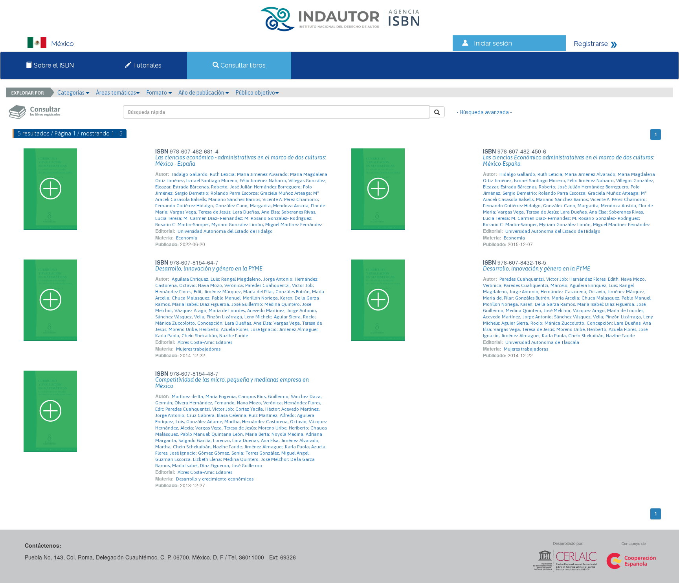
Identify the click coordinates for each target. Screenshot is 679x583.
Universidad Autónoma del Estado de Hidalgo (225, 231)
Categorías (71, 93)
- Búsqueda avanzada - (484, 112)
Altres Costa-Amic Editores (205, 342)
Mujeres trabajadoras (198, 349)
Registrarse (591, 44)
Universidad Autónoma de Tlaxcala (542, 342)
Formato (157, 93)
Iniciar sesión (493, 43)
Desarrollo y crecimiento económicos (214, 479)
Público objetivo (255, 93)
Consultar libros (242, 65)
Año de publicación (201, 93)
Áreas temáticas (116, 93)
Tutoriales (146, 65)
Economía (186, 238)
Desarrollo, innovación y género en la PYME (208, 268)
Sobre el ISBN (53, 65)
